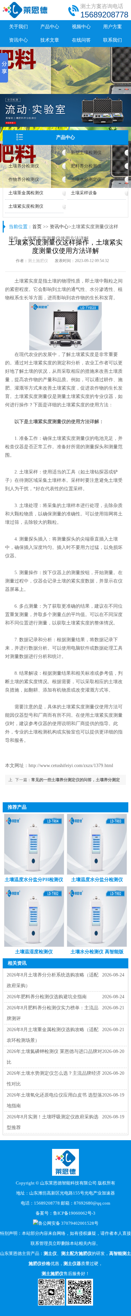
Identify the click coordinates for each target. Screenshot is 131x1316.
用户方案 (112, 26)
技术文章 (49, 40)
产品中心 (49, 26)
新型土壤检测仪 (86, 152)
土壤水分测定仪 (86, 179)
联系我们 (112, 40)
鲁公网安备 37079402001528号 (68, 1223)
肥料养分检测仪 (86, 165)
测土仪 (14, 152)
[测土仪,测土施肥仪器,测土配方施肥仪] (25, 16)
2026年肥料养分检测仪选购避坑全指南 (47, 996)
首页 (37, 226)
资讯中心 (18, 40)
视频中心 (81, 26)
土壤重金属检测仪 (25, 192)
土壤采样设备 (84, 192)
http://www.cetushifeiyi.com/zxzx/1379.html (71, 765)
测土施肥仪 (38, 260)
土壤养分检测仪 (23, 165)
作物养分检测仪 (23, 179)
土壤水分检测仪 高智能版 (97, 951)
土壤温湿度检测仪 (34, 951)
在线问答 (81, 40)
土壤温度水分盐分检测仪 (97, 879)
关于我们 (18, 26)
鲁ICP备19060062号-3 (74, 1213)
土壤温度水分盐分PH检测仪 (34, 879)
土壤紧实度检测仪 (25, 206)
